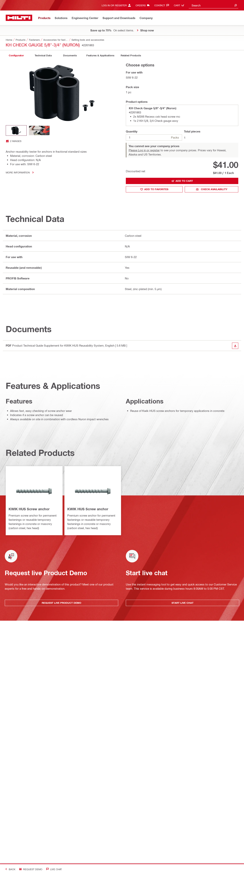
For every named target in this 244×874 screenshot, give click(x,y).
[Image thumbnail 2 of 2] (39, 130)
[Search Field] (235, 5)
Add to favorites (156, 189)
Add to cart (184, 180)
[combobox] (213, 5)
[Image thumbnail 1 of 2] (16, 130)
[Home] (19, 18)
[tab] (16, 55)
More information (18, 172)
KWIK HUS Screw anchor (29, 509)
